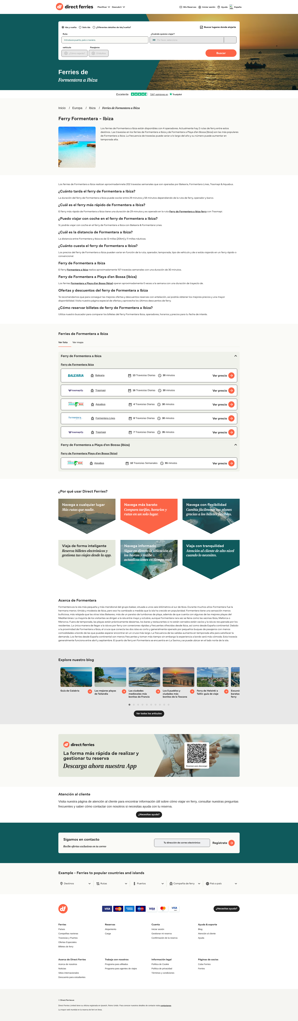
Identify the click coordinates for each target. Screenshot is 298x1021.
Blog (200, 929)
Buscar (221, 53)
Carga (108, 933)
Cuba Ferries (204, 964)
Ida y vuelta (71, 27)
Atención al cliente (207, 933)
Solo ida (86, 27)
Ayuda (201, 938)
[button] (149, 356)
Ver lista (63, 342)
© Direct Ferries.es (66, 1000)
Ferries (201, 968)
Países (61, 929)
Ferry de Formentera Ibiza (77, 364)
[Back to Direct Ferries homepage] (74, 7)
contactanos (165, 1006)
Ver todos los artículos (149, 713)
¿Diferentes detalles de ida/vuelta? (113, 27)
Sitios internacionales (68, 973)
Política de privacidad (161, 968)
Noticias (62, 968)
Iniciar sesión (157, 929)
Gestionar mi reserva (161, 933)
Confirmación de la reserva (164, 938)
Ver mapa (77, 342)
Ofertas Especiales (67, 942)
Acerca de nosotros (67, 964)
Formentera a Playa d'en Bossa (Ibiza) (92, 283)
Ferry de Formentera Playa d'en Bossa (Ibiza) (89, 453)
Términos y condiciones (162, 973)
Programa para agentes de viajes (121, 968)
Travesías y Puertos (68, 938)
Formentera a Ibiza (77, 269)
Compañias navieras (68, 933)
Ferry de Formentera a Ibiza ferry (188, 211)
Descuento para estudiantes (71, 977)
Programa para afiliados (116, 964)
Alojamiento (110, 929)
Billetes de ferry (65, 946)
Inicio (62, 108)
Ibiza (92, 108)
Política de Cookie (160, 964)
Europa (77, 108)
